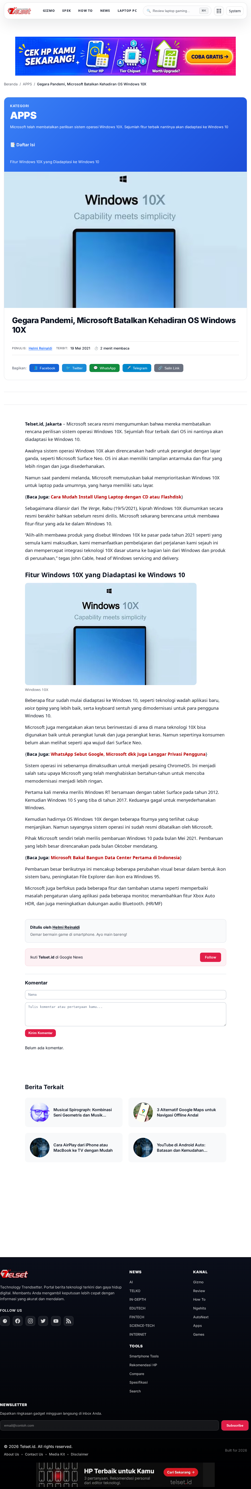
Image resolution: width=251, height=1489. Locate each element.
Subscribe (234, 1425)
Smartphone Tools (144, 1356)
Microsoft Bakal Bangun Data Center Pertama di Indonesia (115, 857)
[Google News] (5, 1321)
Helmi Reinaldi (40, 348)
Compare (136, 1374)
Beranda (11, 84)
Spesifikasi (138, 1382)
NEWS (105, 11)
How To (199, 1299)
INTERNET (137, 1334)
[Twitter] (43, 1321)
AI (131, 1282)
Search (135, 1391)
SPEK (66, 11)
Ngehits (199, 1308)
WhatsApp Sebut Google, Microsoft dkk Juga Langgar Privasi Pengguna (128, 754)
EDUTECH (137, 1308)
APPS (27, 84)
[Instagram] (30, 1321)
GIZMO (49, 11)
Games (198, 1334)
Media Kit (57, 1454)
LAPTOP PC (127, 11)
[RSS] (69, 1321)
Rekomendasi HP (143, 1365)
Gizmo (198, 1282)
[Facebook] (18, 1321)
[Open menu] (219, 11)
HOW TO (85, 11)
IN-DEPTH (137, 1299)
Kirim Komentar (40, 1033)
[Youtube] (56, 1321)
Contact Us (34, 1454)
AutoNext (201, 1317)
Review (199, 1291)
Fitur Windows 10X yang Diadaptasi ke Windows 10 (54, 161)
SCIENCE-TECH (141, 1325)
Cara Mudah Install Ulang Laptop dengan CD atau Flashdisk (116, 497)
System (235, 11)
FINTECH (136, 1317)
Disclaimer (79, 1454)
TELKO (134, 1291)
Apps (197, 1325)
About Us (11, 1454)
